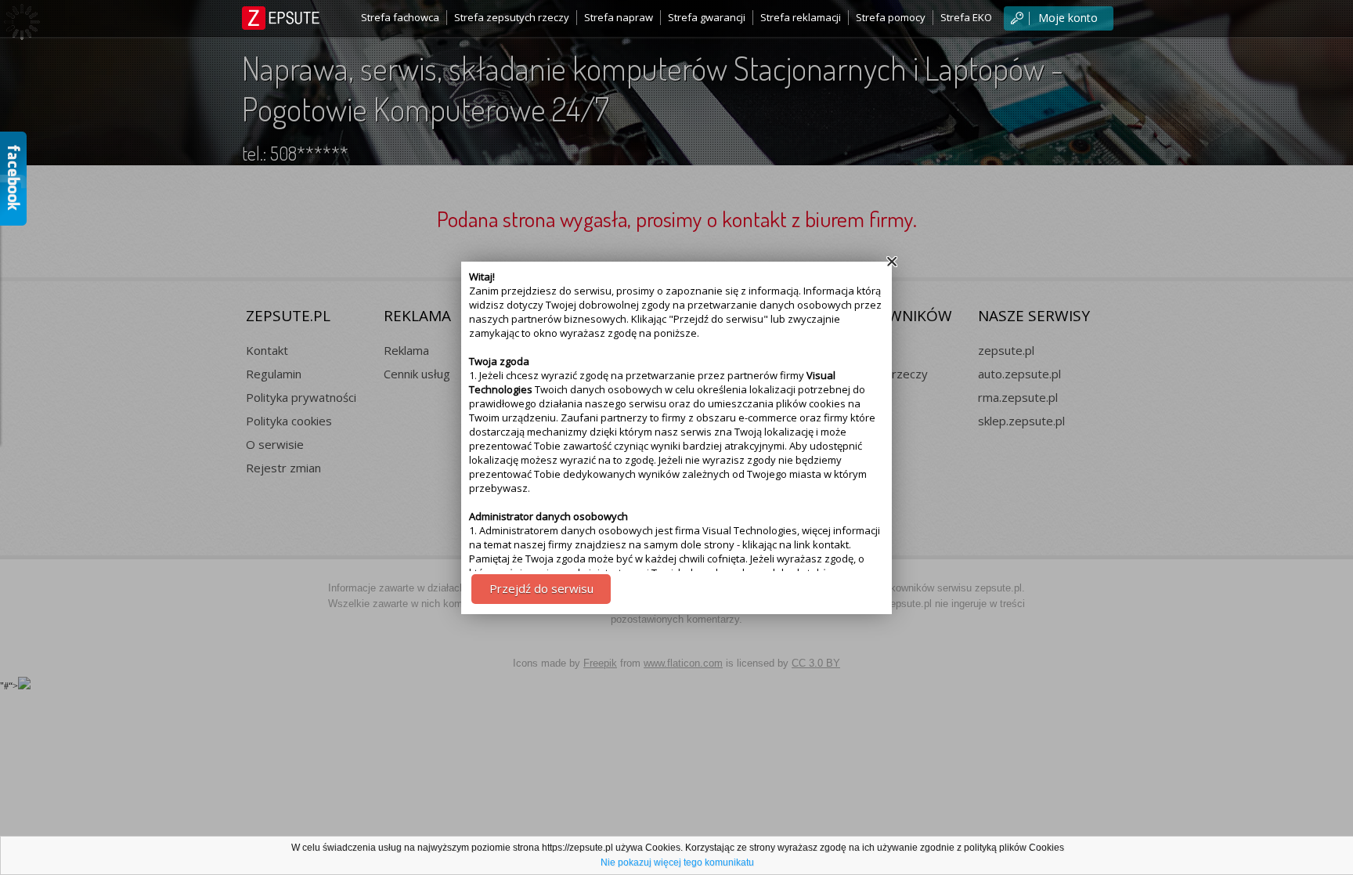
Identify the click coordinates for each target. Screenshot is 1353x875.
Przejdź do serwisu (541, 588)
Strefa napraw (618, 17)
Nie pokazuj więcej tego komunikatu (677, 862)
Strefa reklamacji (800, 17)
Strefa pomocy (890, 17)
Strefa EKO (966, 17)
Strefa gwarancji (706, 17)
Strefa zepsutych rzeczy (511, 17)
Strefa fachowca (400, 17)
